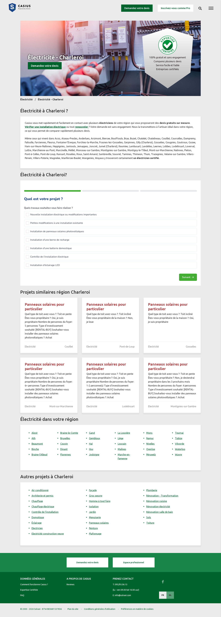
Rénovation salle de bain (159, 512)
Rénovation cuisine (156, 501)
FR (162, 595)
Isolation (94, 506)
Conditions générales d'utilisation (99, 609)
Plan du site (73, 609)
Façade (93, 490)
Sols (148, 517)
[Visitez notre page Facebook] (163, 582)
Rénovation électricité (158, 506)
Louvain (122, 443)
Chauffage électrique (43, 506)
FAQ (22, 595)
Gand (92, 433)
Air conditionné (40, 490)
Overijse (150, 449)
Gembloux (94, 438)
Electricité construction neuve (48, 533)
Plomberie (151, 490)
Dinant (64, 449)
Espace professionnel (133, 562)
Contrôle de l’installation (45, 512)
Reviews (70, 584)
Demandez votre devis (136, 8)
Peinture (93, 528)
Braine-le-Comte (69, 433)
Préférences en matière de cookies (137, 609)
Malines (122, 449)
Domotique (38, 517)
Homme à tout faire (99, 501)
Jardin (92, 512)
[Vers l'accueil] (20, 11)
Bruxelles (65, 438)
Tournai (179, 433)
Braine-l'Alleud (39, 454)
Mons (149, 433)
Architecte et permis (42, 495)
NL (170, 595)
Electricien (37, 528)
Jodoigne (94, 454)
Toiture (150, 522)
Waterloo (180, 449)
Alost (34, 433)
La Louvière (124, 433)
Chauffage (37, 501)
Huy (91, 449)
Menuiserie (95, 517)
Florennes (65, 454)
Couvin (64, 443)
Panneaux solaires (99, 522)
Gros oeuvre (95, 495)
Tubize (178, 438)
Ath (33, 438)
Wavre (178, 454)
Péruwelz (151, 454)
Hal (91, 443)
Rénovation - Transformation (162, 495)
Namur (150, 438)
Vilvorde (179, 443)
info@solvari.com (123, 595)
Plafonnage (95, 533)
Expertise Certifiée (29, 590)
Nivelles (150, 443)
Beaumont (37, 443)
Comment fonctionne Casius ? (34, 584)
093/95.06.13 (121, 584)
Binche (35, 449)
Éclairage (36, 522)
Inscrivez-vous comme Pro (175, 8)
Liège (120, 438)
